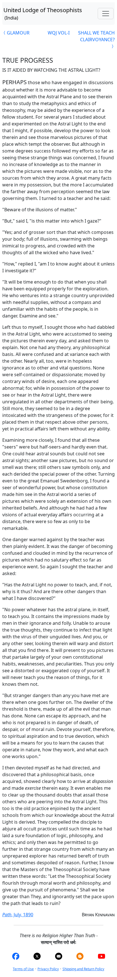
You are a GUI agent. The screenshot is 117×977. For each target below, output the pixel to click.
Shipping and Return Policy (83, 969)
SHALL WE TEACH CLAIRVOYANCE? (96, 36)
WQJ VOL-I (59, 33)
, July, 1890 (17, 914)
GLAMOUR (18, 33)
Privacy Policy (48, 969)
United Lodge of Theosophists (42, 13)
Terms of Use (23, 969)
